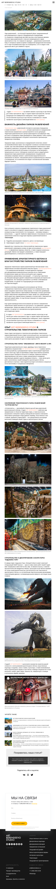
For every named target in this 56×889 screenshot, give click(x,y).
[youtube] (17, 844)
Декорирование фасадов (37, 844)
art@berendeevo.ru (35, 868)
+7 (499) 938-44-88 (23, 803)
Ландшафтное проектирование (38, 861)
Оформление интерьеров (37, 847)
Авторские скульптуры (36, 855)
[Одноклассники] (28, 775)
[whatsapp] (7, 844)
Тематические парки (11, 128)
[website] (21, 844)
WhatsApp (34, 803)
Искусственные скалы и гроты (38, 838)
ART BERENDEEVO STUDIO (23, 327)
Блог (7, 876)
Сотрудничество (11, 873)
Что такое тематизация (31, 243)
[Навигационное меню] (53, 2)
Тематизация (33, 858)
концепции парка (21, 130)
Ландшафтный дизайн (36, 849)
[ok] (12, 844)
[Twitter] (32, 775)
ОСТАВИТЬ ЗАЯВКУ (19, 823)
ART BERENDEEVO (17, 111)
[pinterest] (14, 844)
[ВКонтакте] (24, 775)
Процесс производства (13, 871)
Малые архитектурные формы (38, 852)
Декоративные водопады (37, 841)
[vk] (9, 844)
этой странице (40, 119)
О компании (9, 868)
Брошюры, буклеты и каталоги (15, 879)
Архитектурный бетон (44, 268)
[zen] (19, 844)
